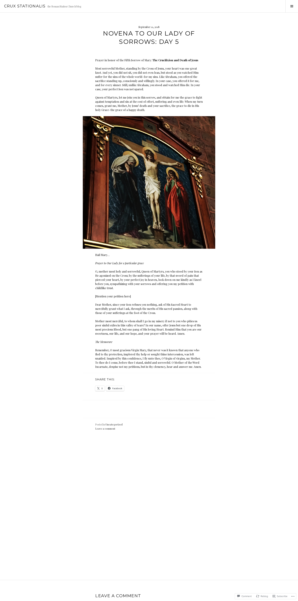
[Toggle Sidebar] (291, 6)
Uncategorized (114, 424)
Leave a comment (105, 428)
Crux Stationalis (24, 6)
